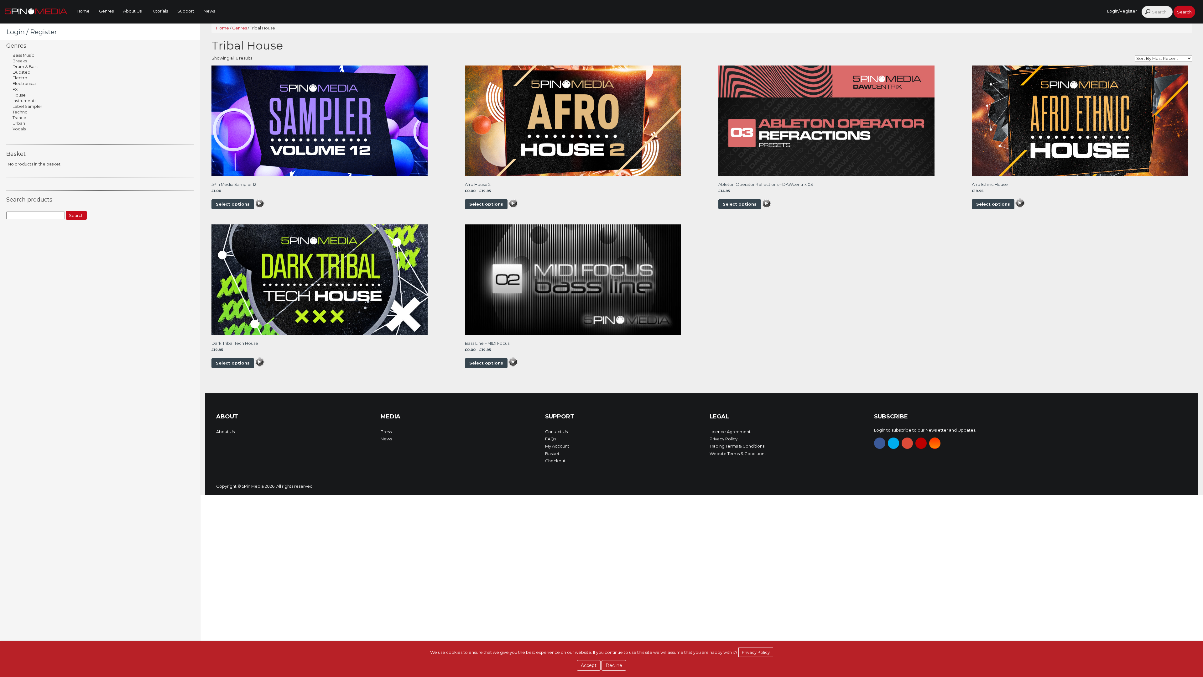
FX (15, 89)
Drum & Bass (25, 66)
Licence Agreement (730, 431)
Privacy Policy (723, 438)
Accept (588, 665)
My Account (557, 446)
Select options (233, 204)
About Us (132, 10)
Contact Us (556, 431)
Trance (19, 117)
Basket (552, 453)
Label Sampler (27, 106)
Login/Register (1122, 10)
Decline (614, 665)
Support (185, 10)
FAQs (550, 438)
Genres (106, 10)
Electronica (24, 83)
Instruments (24, 100)
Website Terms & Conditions (738, 453)
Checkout (555, 460)
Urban (19, 123)
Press (386, 431)
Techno (20, 111)
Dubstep (21, 72)
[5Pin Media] (36, 11)
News (209, 10)
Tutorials (159, 10)
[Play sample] (259, 204)
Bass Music (23, 55)
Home (83, 10)
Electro (20, 77)
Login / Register (31, 32)
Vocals (19, 128)
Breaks (20, 60)
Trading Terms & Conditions (737, 446)
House (19, 94)
